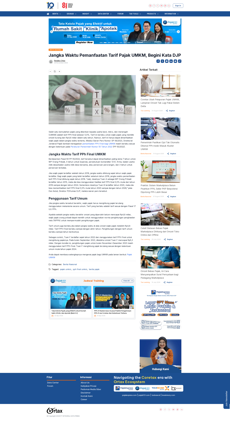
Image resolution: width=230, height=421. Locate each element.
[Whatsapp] (165, 5)
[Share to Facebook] (158, 61)
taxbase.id (156, 395)
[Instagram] (150, 5)
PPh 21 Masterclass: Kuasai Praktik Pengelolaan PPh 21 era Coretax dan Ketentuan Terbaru (112, 312)
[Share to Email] (175, 61)
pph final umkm (80, 269)
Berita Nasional (70, 264)
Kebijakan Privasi (88, 386)
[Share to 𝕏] (162, 61)
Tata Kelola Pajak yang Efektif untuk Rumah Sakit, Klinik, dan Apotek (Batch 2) (69, 312)
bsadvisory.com (168, 395)
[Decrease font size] (50, 71)
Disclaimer (86, 392)
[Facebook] (154, 5)
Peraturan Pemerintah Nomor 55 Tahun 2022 (91, 146)
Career (84, 399)
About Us (85, 382)
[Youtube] (161, 5)
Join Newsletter (226, 398)
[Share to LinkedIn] (171, 61)
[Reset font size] (55, 71)
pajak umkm (65, 269)
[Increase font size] (59, 71)
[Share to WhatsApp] (166, 61)
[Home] (48, 14)
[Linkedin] (168, 5)
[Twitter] (157, 5)
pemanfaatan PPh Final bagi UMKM (98, 143)
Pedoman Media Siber (91, 389)
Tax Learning (145, 111)
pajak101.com (144, 395)
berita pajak (94, 269)
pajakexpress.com (129, 395)
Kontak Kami (87, 396)
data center (53, 382)
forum (50, 386)
